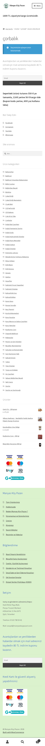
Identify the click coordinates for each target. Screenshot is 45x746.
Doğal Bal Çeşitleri (12, 224)
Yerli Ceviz (9, 382)
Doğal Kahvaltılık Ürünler (14, 237)
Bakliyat (8, 176)
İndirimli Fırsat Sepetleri (14, 285)
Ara (22, 742)
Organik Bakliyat (11, 333)
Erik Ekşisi (9, 265)
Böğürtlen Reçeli (11, 188)
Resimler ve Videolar (14, 534)
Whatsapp (9, 135)
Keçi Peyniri (9, 309)
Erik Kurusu (9, 269)
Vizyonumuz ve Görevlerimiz (17, 516)
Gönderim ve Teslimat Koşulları (19, 568)
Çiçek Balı (9, 204)
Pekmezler (9, 338)
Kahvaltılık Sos (11, 293)
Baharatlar (9, 172)
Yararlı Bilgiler (12, 530)
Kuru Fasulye (10, 317)
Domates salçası (11, 253)
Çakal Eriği (9, 196)
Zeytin (7, 386)
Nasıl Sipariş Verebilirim (15, 554)
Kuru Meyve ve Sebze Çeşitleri (16, 321)
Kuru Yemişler (10, 325)
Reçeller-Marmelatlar (13, 346)
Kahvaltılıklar (10, 297)
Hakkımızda (11, 507)
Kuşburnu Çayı (10, 330)
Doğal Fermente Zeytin (13, 228)
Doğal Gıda (9, 232)
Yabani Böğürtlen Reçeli (14, 378)
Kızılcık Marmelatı (12, 313)
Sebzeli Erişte (10, 358)
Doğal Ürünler (10, 249)
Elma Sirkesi (10, 261)
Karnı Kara (9, 301)
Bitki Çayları (10, 184)
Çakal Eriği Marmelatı (13, 200)
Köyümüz (10, 525)
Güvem (8, 273)
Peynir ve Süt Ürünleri (13, 342)
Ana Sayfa (9, 29)
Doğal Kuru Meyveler (12, 241)
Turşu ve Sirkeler (11, 370)
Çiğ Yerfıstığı (10, 208)
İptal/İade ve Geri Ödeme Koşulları (20, 573)
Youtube (8, 131)
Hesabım (7, 742)
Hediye (7, 277)
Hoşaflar (8, 281)
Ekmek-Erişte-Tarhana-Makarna (17, 257)
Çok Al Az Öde (10, 216)
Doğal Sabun (10, 245)
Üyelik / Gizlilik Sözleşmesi (17, 563)
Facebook (8, 123)
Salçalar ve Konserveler (14, 350)
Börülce (8, 192)
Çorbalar (8, 220)
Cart (34, 740)
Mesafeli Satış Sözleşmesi (16, 559)
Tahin (7, 362)
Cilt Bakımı (9, 212)
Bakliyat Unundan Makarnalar (16, 180)
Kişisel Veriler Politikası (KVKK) (19, 582)
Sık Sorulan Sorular (13, 577)
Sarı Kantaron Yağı (12, 354)
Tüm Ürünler (10, 366)
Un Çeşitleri (9, 374)
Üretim (9, 521)
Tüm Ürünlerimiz (13, 502)
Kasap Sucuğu (10, 305)
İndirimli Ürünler (11, 289)
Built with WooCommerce (13, 732)
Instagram (9, 127)
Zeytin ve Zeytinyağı (13, 390)
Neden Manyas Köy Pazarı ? (17, 511)
